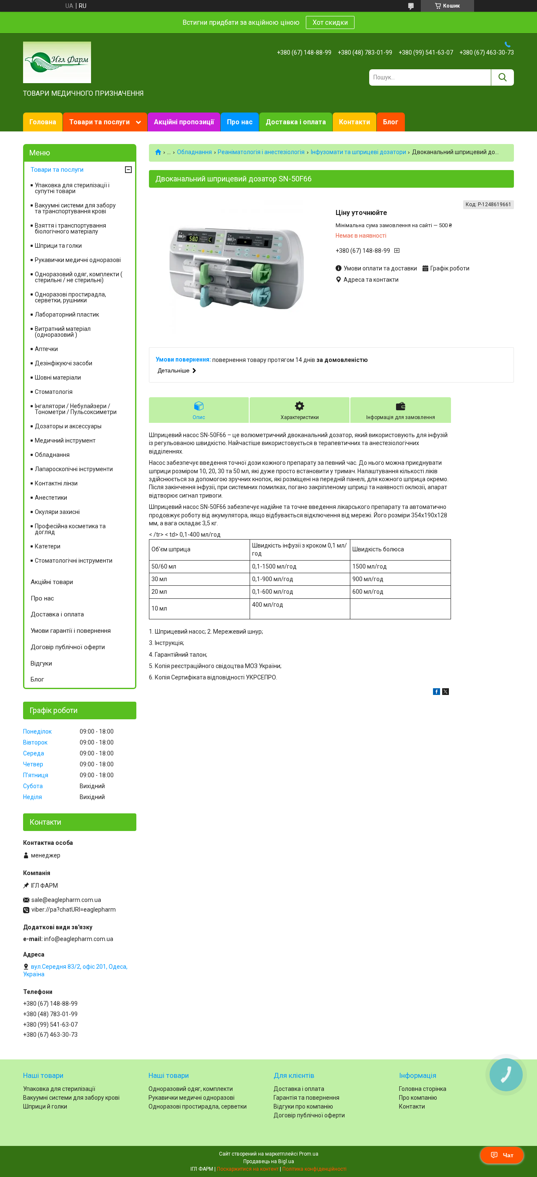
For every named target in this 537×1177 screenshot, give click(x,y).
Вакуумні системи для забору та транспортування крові (75, 208)
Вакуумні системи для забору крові (71, 1097)
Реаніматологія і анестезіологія (261, 152)
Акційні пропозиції (184, 122)
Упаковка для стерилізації (59, 1088)
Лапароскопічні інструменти (74, 469)
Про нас (240, 122)
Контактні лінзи (56, 483)
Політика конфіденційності (314, 1169)
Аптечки (46, 349)
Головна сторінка (422, 1088)
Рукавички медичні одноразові (78, 260)
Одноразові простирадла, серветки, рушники (70, 297)
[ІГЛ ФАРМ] (57, 61)
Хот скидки (330, 22)
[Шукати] (502, 77)
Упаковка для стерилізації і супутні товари (72, 188)
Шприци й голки (45, 1106)
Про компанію (418, 1097)
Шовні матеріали (58, 377)
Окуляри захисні (57, 512)
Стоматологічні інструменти (73, 560)
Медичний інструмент (65, 440)
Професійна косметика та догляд (70, 529)
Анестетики (51, 497)
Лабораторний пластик (67, 314)
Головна (42, 122)
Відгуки (41, 663)
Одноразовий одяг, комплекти (191, 1088)
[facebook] (436, 692)
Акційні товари (52, 582)
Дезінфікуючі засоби (63, 363)
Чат (508, 1155)
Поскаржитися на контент (248, 1169)
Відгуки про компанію (303, 1106)
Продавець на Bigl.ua (268, 1161)
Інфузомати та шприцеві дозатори (358, 152)
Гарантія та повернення (306, 1097)
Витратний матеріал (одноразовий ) (63, 331)
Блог (391, 122)
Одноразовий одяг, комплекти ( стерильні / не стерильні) (79, 277)
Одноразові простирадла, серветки (198, 1106)
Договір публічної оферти (68, 647)
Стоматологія (54, 391)
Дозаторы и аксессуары (68, 426)
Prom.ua (308, 1154)
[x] (445, 692)
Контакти (354, 122)
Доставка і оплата (296, 122)
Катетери (47, 546)
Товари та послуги (99, 122)
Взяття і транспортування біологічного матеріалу (70, 228)
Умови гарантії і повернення (71, 630)
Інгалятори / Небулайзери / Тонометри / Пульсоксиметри (76, 409)
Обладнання (194, 152)
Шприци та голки (58, 245)
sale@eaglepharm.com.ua (66, 900)
